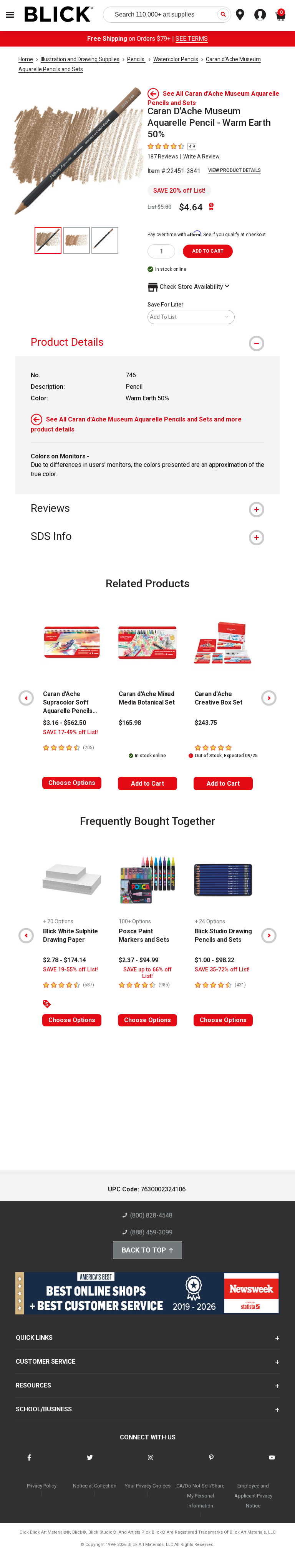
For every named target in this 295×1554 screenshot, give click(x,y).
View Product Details (234, 170)
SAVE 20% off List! (179, 190)
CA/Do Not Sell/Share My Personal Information (200, 1496)
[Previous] (26, 698)
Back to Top (144, 1250)
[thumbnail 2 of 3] (76, 240)
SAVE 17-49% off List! (70, 732)
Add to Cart (147, 783)
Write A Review (201, 156)
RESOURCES (33, 1385)
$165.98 (130, 722)
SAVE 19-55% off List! (70, 969)
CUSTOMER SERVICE (45, 1361)
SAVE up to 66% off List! (147, 972)
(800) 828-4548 (151, 1215)
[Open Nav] (10, 15)
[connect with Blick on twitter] (90, 1462)
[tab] (147, 342)
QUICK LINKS (34, 1337)
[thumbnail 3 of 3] (104, 240)
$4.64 (191, 207)
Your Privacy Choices (148, 1486)
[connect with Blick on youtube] (272, 1462)
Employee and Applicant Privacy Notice (253, 1496)
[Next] (269, 698)
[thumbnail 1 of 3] (48, 240)
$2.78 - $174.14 (64, 960)
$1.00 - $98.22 (214, 960)
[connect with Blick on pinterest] (211, 1462)
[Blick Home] (59, 14)
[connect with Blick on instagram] (150, 1462)
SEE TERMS (192, 38)
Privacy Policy (41, 1486)
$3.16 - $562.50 (64, 722)
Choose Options (71, 782)
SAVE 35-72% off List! (222, 969)
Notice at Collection (94, 1486)
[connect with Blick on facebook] (29, 1462)
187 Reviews (163, 156)
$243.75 (206, 722)
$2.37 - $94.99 (138, 960)
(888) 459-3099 (151, 1232)
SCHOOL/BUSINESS (44, 1409)
